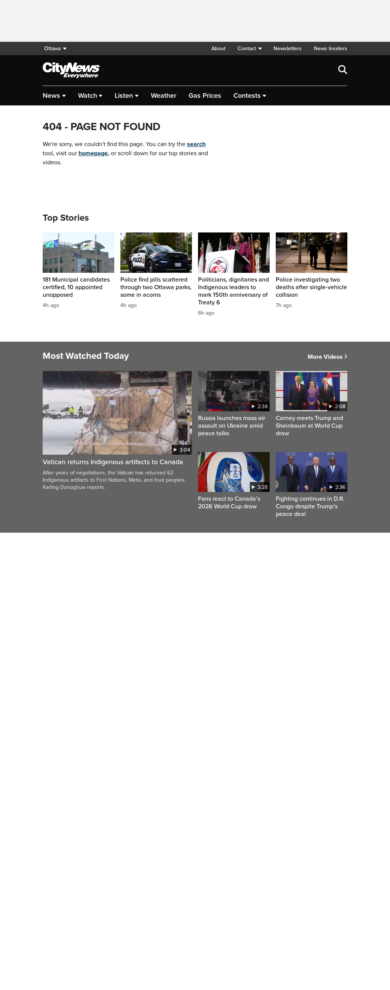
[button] (249, 48)
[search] (342, 70)
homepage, (93, 153)
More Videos (325, 357)
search (196, 144)
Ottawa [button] (52, 48)
